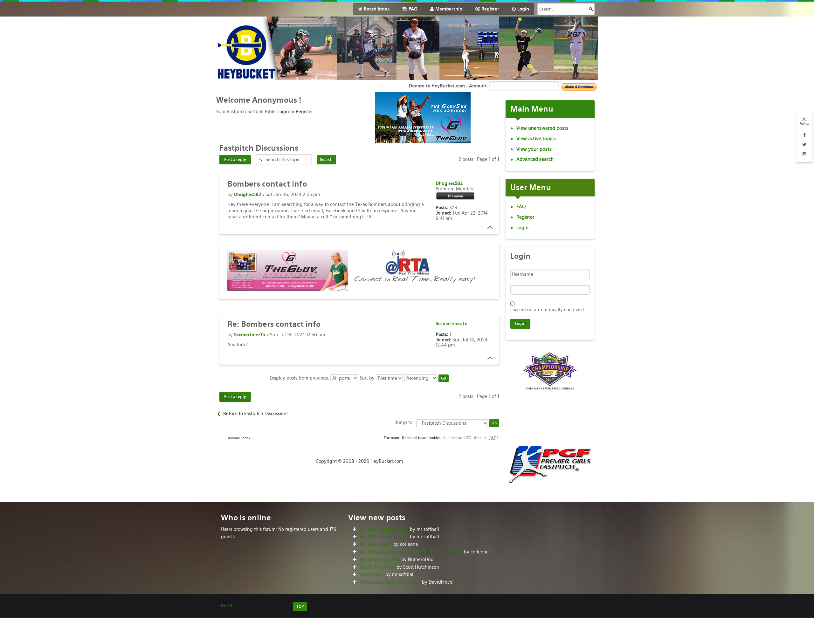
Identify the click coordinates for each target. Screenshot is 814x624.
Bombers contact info (274, 324)
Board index (241, 438)
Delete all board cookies (421, 437)
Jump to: (404, 422)
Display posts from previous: (300, 378)
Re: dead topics (376, 544)
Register (304, 111)
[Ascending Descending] (426, 378)
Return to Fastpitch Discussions (255, 413)
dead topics (372, 574)
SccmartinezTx (250, 334)
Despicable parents (380, 559)
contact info (267, 184)
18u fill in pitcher (377, 567)
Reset (226, 605)
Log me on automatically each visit (547, 309)
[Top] (488, 227)
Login (283, 111)
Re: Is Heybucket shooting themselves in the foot (411, 551)
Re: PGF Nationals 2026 (384, 529)
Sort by (368, 378)
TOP (300, 606)
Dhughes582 (247, 194)
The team (391, 437)
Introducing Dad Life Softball (390, 582)
